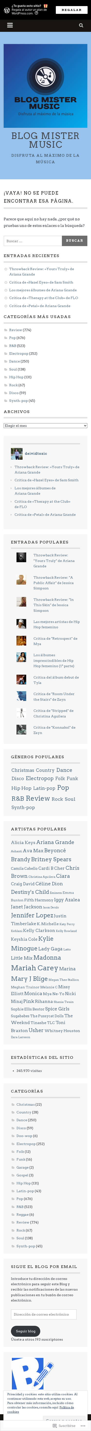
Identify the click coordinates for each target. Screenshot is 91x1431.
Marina (67, 969)
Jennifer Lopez (32, 915)
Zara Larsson (20, 1037)
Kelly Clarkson (39, 930)
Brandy (20, 859)
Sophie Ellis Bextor (27, 1009)
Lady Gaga (50, 949)
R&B (12, 346)
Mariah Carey (34, 968)
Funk (72, 778)
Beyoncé (55, 850)
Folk (60, 778)
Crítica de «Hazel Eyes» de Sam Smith (41, 282)
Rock (13, 385)
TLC (51, 1023)
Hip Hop (16, 377)
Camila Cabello (24, 868)
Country (45, 770)
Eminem (56, 893)
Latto (67, 949)
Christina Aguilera (41, 877)
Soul (13, 369)
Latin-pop (44, 788)
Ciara (63, 876)
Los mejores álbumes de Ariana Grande (43, 290)
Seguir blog (25, 1331)
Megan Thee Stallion (64, 980)
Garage (23, 1167)
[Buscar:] (34, 241)
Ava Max (33, 850)
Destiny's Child (30, 892)
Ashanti (16, 851)
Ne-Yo (58, 993)
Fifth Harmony (38, 900)
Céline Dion (49, 884)
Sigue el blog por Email (44, 1266)
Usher (36, 1030)
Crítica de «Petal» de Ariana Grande (39, 306)
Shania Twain (64, 1002)
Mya (47, 993)
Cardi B (45, 868)
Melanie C (49, 987)
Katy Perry (67, 924)
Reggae (23, 1214)
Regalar (72, 10)
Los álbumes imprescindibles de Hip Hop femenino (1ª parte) (53, 660)
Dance (14, 361)
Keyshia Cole (24, 939)
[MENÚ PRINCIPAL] (10, 26)
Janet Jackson (26, 907)
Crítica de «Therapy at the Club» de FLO (43, 298)
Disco (14, 393)
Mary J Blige (29, 978)
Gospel (22, 1175)
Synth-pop (18, 401)
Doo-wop (24, 1136)
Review (15, 330)
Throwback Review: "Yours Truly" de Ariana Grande (54, 560)
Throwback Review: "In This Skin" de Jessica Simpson (53, 605)
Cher (59, 868)
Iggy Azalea (67, 900)
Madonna (47, 957)
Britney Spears (51, 859)
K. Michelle (48, 924)
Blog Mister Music (45, 140)
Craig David (23, 883)
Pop (12, 338)
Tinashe (38, 1022)
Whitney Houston (62, 1030)
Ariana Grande (55, 842)
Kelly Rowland (66, 931)
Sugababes (20, 1016)
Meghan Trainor (25, 987)
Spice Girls (57, 1009)
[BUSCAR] (81, 26)
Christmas (22, 770)
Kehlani (16, 931)
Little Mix (22, 958)
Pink (28, 1001)
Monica (33, 993)
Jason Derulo (51, 907)
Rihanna (44, 1001)
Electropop (18, 353)
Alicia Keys (23, 842)
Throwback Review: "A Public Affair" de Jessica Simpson (53, 583)
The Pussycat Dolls (47, 1016)
